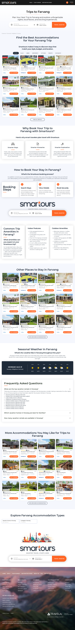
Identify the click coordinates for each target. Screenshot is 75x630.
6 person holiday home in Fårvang (46, 109)
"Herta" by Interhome (61, 472)
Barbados (20, 590)
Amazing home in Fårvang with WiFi (46, 88)
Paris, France (6, 582)
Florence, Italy (52, 590)
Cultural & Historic (53, 580)
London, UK (5, 584)
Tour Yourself (37, 2)
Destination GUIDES (47, 2)
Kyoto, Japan (51, 582)
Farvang (4, 70)
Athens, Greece (52, 586)
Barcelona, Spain (37, 584)
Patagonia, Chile (7, 602)
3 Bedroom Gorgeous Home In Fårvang (16, 399)
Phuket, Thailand (22, 584)
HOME (4, 573)
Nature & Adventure (8, 595)
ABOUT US (36, 573)
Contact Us (47, 573)
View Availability (14, 72)
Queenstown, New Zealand (9, 598)
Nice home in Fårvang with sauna (10, 88)
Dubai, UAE (35, 586)
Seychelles (68, 590)
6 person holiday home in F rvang (64, 67)
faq (42, 573)
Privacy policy (6, 613)
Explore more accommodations (37, 337)
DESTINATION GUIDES (27, 573)
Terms (11, 613)
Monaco (67, 582)
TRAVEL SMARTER (59, 24)
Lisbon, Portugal (37, 590)
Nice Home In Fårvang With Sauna (28, 451)
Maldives (20, 582)
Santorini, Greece (22, 588)
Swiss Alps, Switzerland (9, 604)
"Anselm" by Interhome (26, 493)
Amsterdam (36, 582)
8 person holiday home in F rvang (28, 67)
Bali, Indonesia (21, 586)
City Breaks (36, 580)
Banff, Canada (6, 600)
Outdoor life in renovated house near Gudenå (18, 396)
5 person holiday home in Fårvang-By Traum (17, 400)
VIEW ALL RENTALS (37, 119)
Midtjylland (58, 70)
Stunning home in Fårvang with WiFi (10, 109)
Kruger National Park (8, 606)
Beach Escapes (22, 580)
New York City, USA (7, 586)
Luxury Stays (68, 580)
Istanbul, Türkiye (52, 584)
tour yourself (16, 573)
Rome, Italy (5, 590)
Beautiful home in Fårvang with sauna (16, 405)
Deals (30, 2)
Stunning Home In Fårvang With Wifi (15, 394)
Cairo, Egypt (51, 588)
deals (8, 573)
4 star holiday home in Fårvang (14, 397)
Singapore (35, 588)
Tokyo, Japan (6, 588)
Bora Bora (68, 584)
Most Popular (7, 580)
